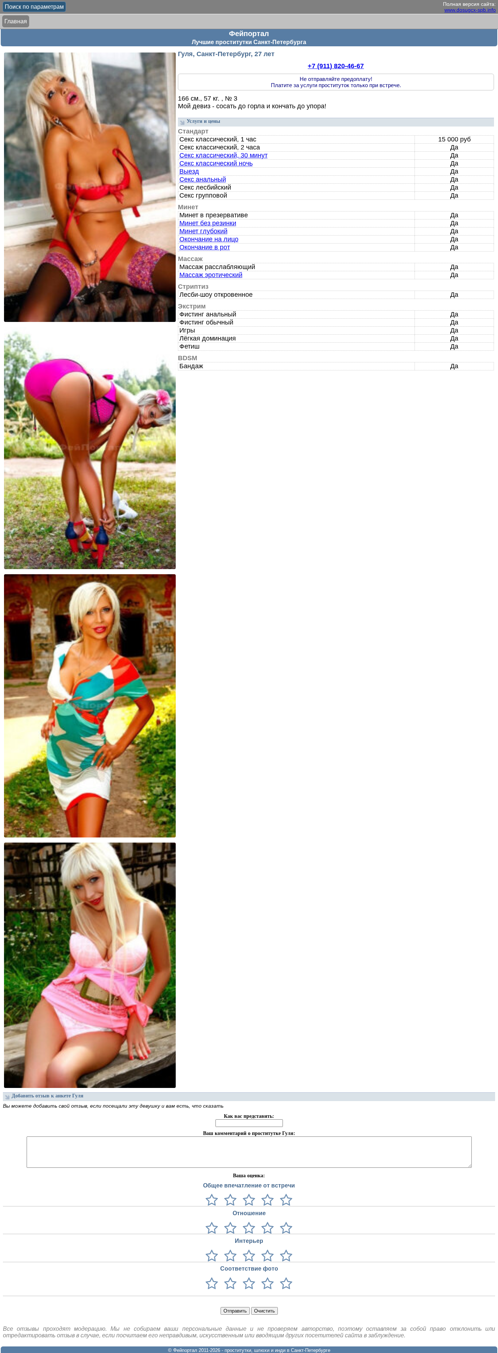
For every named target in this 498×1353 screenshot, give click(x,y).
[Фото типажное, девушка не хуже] (266, 1284)
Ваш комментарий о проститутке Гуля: (249, 1133)
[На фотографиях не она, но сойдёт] (229, 1284)
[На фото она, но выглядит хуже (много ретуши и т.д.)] (247, 1284)
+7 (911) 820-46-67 (336, 66)
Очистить (264, 1311)
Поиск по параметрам (34, 7)
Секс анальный (202, 179)
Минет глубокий (203, 231)
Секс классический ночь (216, 163)
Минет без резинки (207, 223)
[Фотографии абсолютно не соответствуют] (212, 1284)
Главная (15, 21)
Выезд (189, 171)
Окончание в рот (204, 247)
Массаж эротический (210, 275)
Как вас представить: (249, 1116)
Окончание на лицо (208, 239)
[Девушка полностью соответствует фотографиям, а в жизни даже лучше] (284, 1284)
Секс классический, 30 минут (223, 155)
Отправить (235, 1311)
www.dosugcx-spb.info (470, 10)
